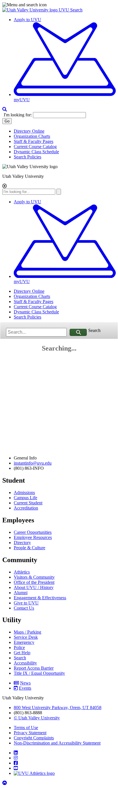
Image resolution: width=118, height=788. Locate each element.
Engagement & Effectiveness (40, 597)
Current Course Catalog (35, 146)
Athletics (22, 572)
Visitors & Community (34, 577)
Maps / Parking (27, 632)
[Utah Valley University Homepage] (30, 9)
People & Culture (29, 547)
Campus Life (25, 497)
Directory (22, 542)
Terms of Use (26, 727)
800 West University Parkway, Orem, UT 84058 (57, 707)
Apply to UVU (27, 19)
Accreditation (26, 508)
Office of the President (34, 582)
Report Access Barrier (34, 668)
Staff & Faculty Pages (33, 141)
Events (25, 688)
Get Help (22, 652)
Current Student (28, 502)
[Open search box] (4, 109)
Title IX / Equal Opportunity (39, 673)
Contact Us (24, 608)
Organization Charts (32, 136)
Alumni (20, 592)
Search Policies (27, 156)
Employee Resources (33, 537)
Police (19, 647)
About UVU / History (34, 587)
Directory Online (29, 131)
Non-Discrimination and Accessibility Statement (57, 743)
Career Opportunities (33, 532)
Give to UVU (26, 602)
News (25, 682)
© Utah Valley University (37, 717)
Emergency (24, 642)
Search (94, 330)
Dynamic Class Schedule (36, 151)
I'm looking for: (18, 114)
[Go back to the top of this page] (5, 783)
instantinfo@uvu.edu (33, 463)
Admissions (24, 492)
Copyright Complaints (34, 737)
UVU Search (70, 9)
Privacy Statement (30, 732)
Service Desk (26, 637)
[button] (59, 4)
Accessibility (25, 662)
